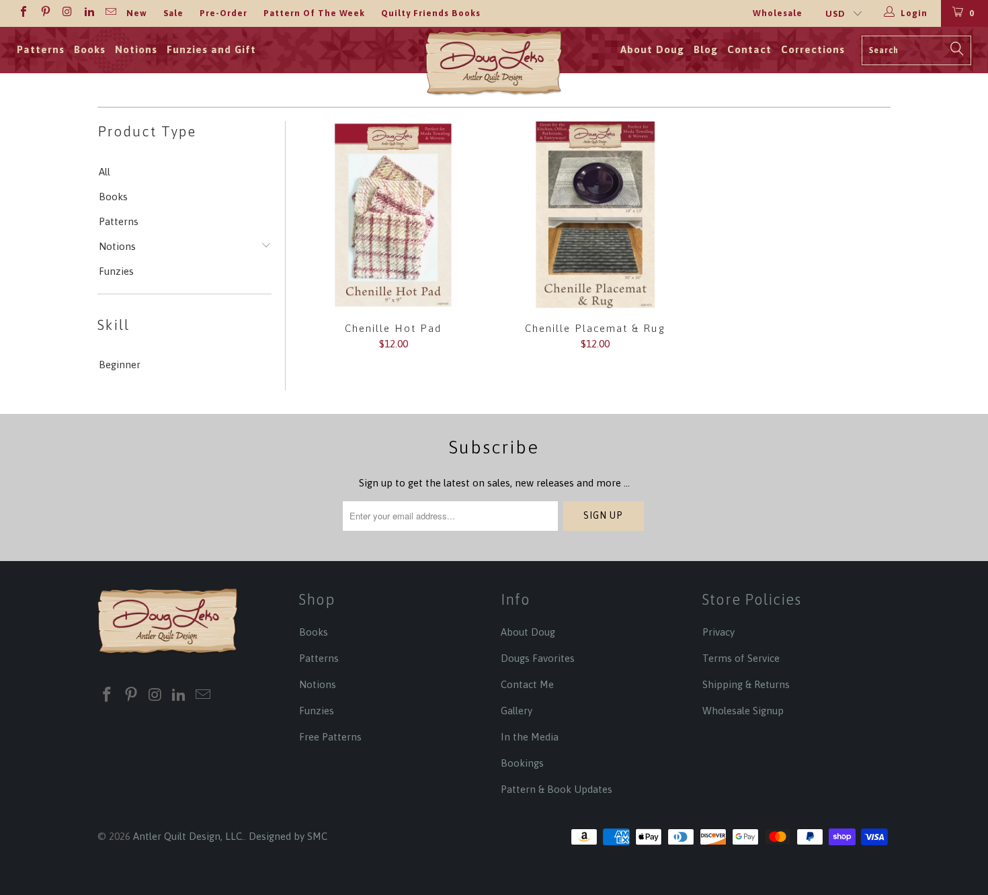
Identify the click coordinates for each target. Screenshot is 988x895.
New (136, 13)
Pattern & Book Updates (556, 789)
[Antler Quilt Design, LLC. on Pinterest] (44, 13)
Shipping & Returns (746, 684)
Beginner (119, 364)
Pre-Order (223, 13)
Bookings (522, 763)
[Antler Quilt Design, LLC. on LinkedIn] (88, 13)
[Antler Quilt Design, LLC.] (494, 67)
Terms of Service (741, 658)
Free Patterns (330, 736)
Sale (173, 13)
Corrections (813, 49)
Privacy (718, 632)
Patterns (41, 49)
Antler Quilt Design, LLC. (188, 836)
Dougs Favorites (538, 658)
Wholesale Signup (743, 710)
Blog (706, 49)
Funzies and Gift (211, 49)
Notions (136, 49)
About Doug (652, 49)
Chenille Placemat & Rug (595, 215)
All (104, 171)
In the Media (530, 736)
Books (90, 49)
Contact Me (527, 684)
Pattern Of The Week (314, 13)
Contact (749, 49)
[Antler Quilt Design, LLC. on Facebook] (23, 13)
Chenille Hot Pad (393, 215)
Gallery (516, 710)
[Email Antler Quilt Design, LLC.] (110, 13)
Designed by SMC (288, 836)
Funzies (116, 271)
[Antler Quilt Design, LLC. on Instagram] (66, 13)
